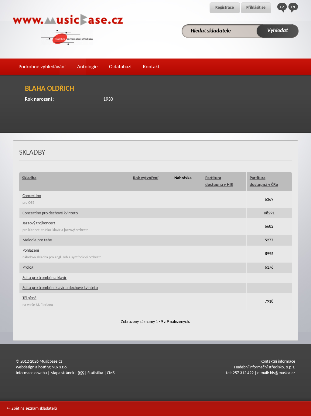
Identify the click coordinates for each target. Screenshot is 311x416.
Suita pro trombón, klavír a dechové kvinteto (60, 288)
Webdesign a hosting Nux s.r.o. (42, 367)
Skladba (29, 178)
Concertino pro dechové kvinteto (50, 213)
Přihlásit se (255, 7)
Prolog (27, 267)
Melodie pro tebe (37, 240)
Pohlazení (30, 250)
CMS (110, 373)
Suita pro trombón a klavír (44, 278)
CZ (282, 7)
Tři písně (29, 298)
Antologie (87, 66)
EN (293, 7)
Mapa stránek (62, 373)
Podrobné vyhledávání (42, 66)
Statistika (95, 373)
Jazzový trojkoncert (38, 223)
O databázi (120, 66)
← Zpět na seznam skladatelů (32, 408)
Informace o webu (31, 373)
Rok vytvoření (145, 178)
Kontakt (151, 66)
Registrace (224, 7)
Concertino (31, 196)
